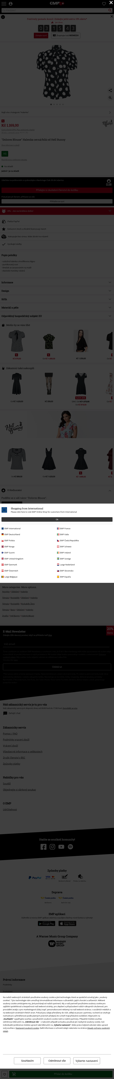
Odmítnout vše (57, 1060)
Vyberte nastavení (87, 1061)
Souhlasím (27, 1060)
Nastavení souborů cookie (27, 1028)
